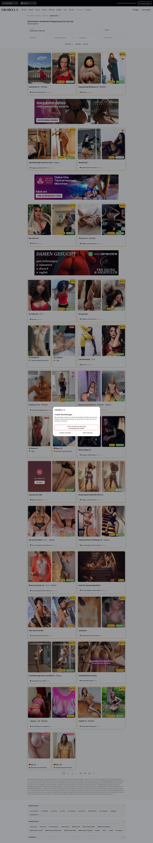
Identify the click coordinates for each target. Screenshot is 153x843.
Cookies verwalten (65, 433)
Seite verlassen (88, 433)
